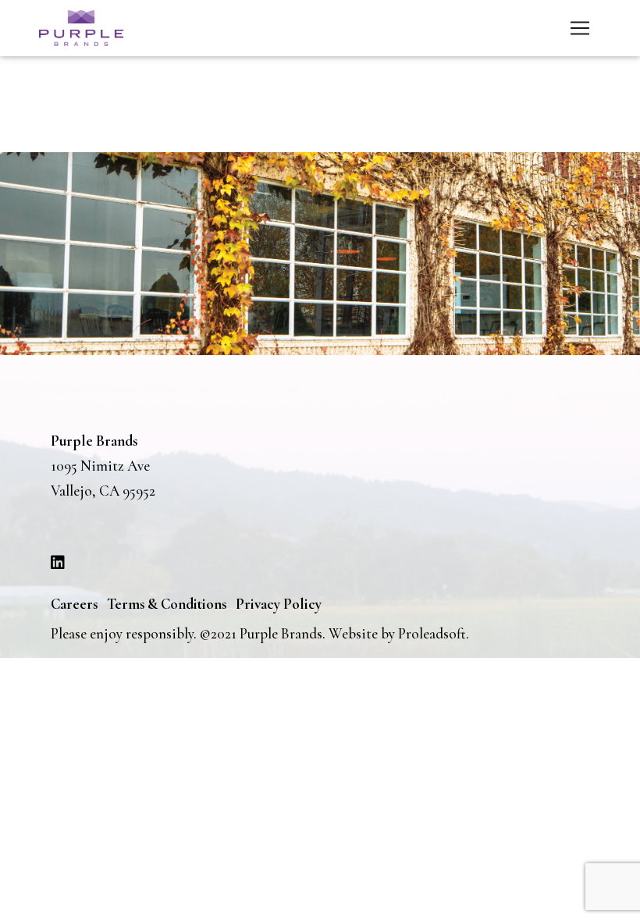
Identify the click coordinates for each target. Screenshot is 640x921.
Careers (74, 604)
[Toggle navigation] (580, 28)
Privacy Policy (279, 604)
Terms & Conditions (166, 604)
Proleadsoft (432, 633)
